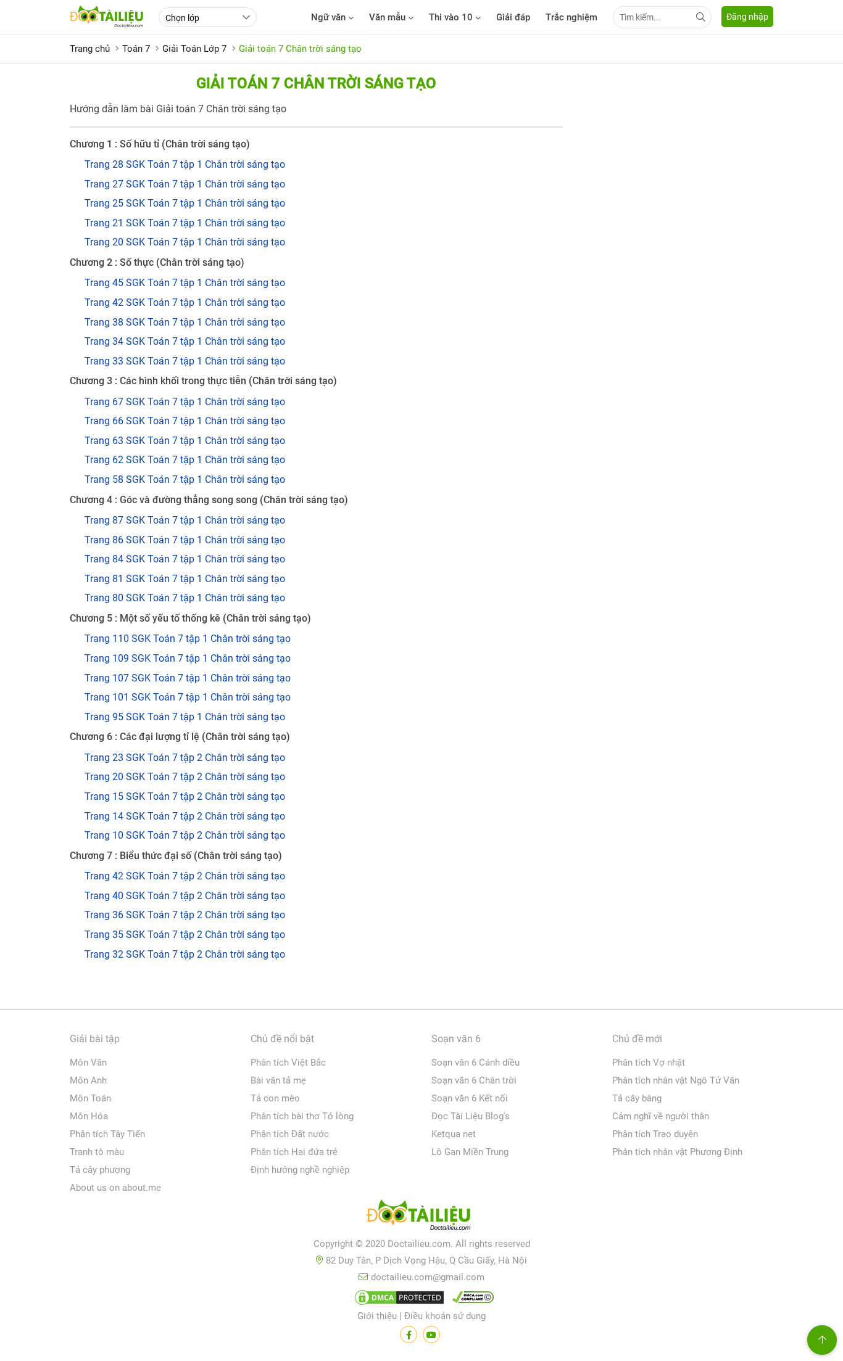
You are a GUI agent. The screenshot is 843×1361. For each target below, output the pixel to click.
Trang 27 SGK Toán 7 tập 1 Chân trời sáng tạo (185, 184)
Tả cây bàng (637, 1098)
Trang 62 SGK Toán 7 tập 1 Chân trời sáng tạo (185, 460)
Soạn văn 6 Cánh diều (475, 1062)
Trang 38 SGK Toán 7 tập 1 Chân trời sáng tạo (185, 322)
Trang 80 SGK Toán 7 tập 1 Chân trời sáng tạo (185, 598)
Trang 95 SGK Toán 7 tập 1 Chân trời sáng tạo (185, 717)
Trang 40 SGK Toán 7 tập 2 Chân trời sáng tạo (185, 896)
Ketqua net (453, 1134)
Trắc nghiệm (571, 17)
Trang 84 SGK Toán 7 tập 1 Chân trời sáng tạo (185, 559)
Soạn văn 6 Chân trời (474, 1080)
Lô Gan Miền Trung (470, 1151)
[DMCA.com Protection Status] (397, 1299)
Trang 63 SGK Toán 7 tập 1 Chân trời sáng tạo (185, 440)
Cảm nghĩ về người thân (660, 1116)
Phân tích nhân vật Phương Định (677, 1151)
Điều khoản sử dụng (445, 1316)
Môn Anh (88, 1080)
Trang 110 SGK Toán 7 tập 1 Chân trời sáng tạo (188, 638)
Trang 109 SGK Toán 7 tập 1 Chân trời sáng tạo (188, 658)
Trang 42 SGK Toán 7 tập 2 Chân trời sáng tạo (185, 876)
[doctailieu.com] (421, 1217)
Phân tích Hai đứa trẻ (294, 1151)
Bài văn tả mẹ (278, 1080)
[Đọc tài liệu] (408, 1334)
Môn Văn (88, 1062)
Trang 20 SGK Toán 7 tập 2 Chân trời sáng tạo (185, 777)
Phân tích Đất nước (290, 1134)
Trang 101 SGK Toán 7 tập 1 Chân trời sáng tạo (188, 697)
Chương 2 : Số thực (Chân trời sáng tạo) (157, 262)
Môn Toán (90, 1098)
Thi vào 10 (451, 17)
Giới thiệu (377, 1316)
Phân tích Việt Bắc (288, 1062)
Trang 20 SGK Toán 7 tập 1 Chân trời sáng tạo (185, 242)
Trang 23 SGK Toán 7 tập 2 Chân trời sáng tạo (185, 757)
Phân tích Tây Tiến (107, 1134)
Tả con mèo (275, 1098)
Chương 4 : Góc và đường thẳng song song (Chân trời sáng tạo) (209, 500)
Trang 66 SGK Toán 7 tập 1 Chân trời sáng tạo (185, 421)
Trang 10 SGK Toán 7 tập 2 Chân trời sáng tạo (185, 835)
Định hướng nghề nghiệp (300, 1169)
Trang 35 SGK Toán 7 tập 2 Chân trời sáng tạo (185, 934)
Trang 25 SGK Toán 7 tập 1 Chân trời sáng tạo (185, 203)
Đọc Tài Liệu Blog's (470, 1116)
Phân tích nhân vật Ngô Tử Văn (675, 1080)
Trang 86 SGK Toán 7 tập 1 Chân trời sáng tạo (185, 540)
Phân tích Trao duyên (655, 1134)
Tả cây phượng (100, 1169)
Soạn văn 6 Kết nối (469, 1098)
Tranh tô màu (97, 1151)
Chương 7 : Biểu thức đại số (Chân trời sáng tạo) (176, 855)
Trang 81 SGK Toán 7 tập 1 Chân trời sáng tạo (185, 579)
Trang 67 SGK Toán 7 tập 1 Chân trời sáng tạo (185, 402)
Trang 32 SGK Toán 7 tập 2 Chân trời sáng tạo (185, 954)
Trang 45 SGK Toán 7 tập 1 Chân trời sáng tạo (185, 283)
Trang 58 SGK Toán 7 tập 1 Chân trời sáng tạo (185, 479)
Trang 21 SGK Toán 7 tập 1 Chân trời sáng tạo (185, 223)
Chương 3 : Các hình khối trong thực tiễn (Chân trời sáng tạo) (203, 381)
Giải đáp (513, 17)
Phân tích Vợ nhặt (648, 1062)
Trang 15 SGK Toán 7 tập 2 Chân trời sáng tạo (185, 796)
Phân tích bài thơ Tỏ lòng (302, 1116)
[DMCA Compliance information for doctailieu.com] (470, 1299)
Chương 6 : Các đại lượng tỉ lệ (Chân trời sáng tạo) (180, 736)
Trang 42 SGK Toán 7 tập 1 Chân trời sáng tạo (185, 302)
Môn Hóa (89, 1116)
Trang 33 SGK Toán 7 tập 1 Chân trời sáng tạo (185, 361)
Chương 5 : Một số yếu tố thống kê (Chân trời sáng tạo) (190, 618)
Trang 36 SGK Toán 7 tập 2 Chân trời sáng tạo (185, 915)
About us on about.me (115, 1187)
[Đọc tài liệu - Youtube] (431, 1334)
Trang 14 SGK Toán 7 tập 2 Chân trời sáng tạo (185, 816)
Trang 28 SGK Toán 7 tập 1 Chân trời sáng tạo (185, 164)
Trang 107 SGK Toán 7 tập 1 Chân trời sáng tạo (188, 678)
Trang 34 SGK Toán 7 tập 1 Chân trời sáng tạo (185, 341)
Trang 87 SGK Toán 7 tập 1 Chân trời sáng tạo (185, 520)
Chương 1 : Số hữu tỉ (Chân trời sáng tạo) (160, 144)
